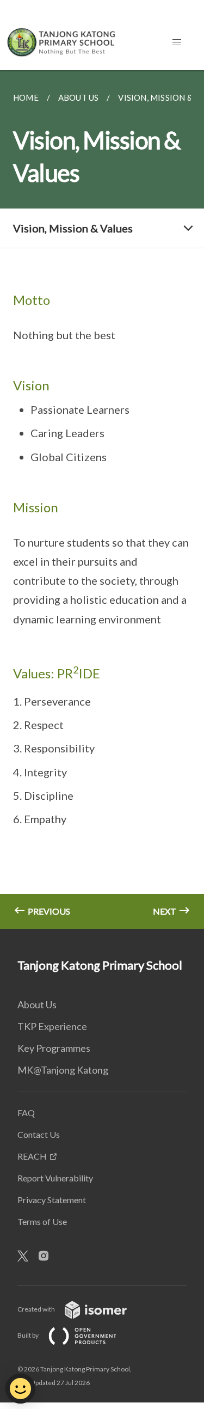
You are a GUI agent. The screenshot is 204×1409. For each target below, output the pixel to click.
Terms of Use (42, 1221)
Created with (36, 1309)
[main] (102, 499)
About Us (37, 1004)
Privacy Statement (51, 1199)
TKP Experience (52, 1026)
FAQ (26, 1112)
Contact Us (38, 1134)
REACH (32, 1156)
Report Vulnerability (55, 1178)
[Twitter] (27, 1256)
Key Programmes (53, 1048)
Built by (28, 1335)
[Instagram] (48, 1256)
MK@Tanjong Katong (62, 1070)
